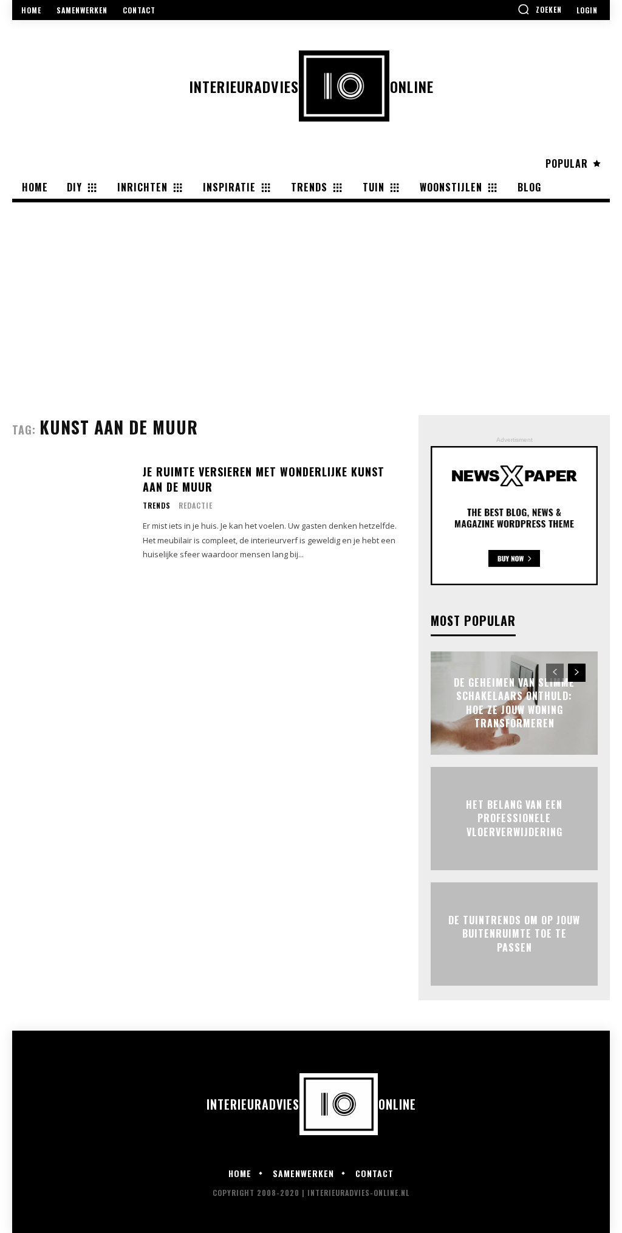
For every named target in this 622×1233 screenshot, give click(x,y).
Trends (157, 505)
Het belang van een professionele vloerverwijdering (514, 818)
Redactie (196, 505)
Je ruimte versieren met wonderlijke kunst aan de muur (263, 479)
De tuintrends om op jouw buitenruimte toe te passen (514, 934)
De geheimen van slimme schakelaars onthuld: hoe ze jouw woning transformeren (514, 702)
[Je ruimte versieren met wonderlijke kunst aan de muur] (71, 513)
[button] (540, 9)
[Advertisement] (311, 293)
